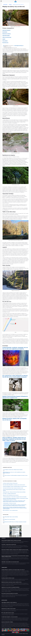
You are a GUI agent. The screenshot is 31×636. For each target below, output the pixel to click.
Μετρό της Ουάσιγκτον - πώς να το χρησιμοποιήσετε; (10, 510)
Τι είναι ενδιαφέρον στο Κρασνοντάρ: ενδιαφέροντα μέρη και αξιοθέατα (12, 469)
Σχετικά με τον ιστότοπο (19, 633)
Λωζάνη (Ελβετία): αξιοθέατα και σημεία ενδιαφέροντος (9, 602)
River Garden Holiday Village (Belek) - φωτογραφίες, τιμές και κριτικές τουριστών (14, 484)
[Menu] (1, 1)
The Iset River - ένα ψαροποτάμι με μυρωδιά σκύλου (9, 544)
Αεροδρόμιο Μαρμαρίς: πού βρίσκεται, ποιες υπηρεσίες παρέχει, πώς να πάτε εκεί (13, 569)
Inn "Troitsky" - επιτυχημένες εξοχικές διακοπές (9, 493)
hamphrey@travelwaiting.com (18, 45)
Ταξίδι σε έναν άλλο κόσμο (6, 37)
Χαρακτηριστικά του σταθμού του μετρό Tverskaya (8, 608)
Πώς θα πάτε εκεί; (5, 42)
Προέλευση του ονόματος (6, 33)
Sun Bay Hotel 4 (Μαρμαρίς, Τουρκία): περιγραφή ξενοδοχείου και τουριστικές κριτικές (15, 486)
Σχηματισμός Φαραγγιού (6, 30)
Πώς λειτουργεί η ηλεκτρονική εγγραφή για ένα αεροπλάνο (10, 593)
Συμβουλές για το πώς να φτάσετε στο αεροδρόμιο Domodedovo (10, 587)
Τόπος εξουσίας (5, 40)
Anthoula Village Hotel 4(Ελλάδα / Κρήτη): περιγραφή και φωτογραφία (11, 540)
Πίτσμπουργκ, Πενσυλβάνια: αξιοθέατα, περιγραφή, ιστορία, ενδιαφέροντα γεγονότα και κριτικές (15, 549)
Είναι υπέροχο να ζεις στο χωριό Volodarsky (9, 519)
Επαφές (24, 633)
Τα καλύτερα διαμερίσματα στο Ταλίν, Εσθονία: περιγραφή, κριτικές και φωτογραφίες (14, 496)
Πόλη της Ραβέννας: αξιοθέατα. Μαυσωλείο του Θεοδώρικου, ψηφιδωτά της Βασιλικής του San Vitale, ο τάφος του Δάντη (14, 439)
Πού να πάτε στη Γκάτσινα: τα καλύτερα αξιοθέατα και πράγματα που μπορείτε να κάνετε (15, 475)
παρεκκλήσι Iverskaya (6, 35)
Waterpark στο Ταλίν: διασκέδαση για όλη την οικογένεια (10, 495)
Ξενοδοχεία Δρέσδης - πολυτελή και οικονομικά (9, 503)
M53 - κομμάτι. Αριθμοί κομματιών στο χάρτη (8, 612)
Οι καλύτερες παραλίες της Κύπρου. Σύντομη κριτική (10, 483)
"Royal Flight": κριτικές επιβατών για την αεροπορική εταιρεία (10, 561)
